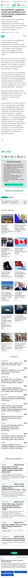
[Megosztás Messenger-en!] (6, 156)
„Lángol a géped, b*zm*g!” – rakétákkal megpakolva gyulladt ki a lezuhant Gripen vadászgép (13, 446)
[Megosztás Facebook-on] (2, 156)
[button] (2, 5)
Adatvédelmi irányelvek (21, 557)
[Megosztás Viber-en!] (15, 156)
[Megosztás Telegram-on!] (18, 156)
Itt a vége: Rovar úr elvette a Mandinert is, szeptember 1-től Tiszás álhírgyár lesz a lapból (11, 202)
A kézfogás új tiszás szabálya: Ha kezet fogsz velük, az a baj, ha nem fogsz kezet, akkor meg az (13, 437)
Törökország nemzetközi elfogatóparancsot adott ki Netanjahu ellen (20, 295)
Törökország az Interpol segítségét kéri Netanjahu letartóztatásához (20, 274)
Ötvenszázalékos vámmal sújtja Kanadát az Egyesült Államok (21, 251)
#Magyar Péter (5, 1)
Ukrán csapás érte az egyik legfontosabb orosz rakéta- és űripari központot (7, 347)
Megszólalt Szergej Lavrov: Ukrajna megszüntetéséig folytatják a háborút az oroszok (20, 228)
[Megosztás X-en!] (24, 156)
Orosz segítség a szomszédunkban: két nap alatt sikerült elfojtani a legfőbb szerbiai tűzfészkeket (7, 296)
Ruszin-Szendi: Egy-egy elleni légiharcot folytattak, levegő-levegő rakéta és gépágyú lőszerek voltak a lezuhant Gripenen (14, 408)
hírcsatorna (22, 5)
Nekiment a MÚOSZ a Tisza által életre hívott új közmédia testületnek (13, 372)
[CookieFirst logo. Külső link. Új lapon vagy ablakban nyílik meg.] (1, 558)
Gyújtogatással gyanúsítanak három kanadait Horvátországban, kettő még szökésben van (7, 252)
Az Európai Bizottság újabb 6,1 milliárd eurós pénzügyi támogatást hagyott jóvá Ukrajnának (12, 427)
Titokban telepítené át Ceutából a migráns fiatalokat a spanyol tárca (20, 346)
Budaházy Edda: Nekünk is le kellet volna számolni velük (11, 364)
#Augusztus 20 (18, 1)
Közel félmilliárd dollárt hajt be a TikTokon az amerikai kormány (6, 274)
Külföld (3, 32)
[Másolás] (21, 156)
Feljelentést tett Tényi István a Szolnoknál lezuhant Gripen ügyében (12, 418)
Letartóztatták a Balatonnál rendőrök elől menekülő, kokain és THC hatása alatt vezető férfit (13, 389)
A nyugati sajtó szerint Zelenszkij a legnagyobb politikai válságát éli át (20, 318)
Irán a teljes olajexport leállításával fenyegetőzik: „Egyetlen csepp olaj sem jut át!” (7, 229)
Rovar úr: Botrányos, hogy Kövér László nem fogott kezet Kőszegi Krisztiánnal (13, 398)
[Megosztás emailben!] (9, 156)
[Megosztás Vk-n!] (12, 156)
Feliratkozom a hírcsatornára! (14, 184)
